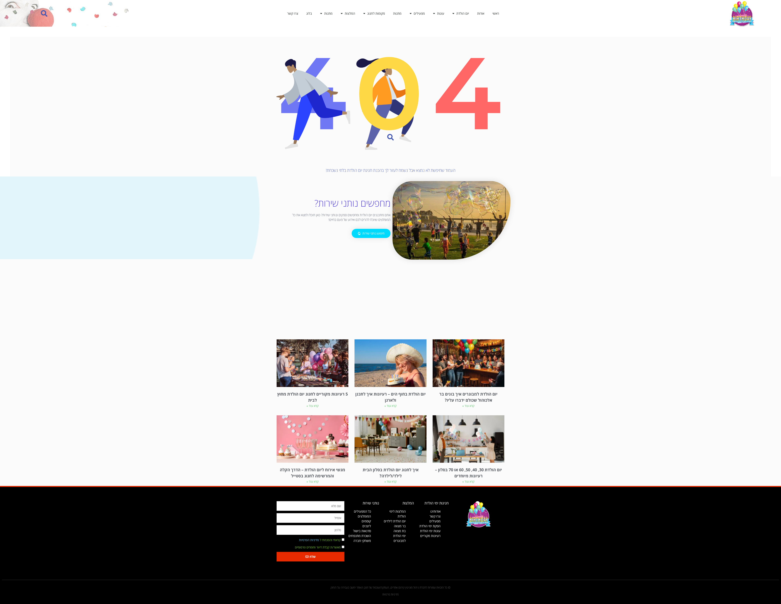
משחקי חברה (362, 540)
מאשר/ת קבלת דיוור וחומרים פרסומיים (318, 547)
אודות (480, 13)
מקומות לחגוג (376, 13)
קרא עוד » (468, 406)
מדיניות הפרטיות (309, 540)
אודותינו (435, 511)
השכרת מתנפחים (359, 536)
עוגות (440, 13)
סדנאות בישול (362, 531)
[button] (44, 13)
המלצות (350, 13)
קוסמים (366, 521)
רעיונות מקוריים (430, 536)
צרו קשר (292, 13)
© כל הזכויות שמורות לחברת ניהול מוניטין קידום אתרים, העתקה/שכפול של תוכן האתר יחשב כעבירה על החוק (390, 587)
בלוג (309, 13)
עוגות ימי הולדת (430, 531)
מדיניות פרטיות (390, 594)
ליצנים (366, 526)
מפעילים (419, 13)
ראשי (495, 13)
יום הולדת (462, 13)
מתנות (397, 13)
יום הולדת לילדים (395, 521)
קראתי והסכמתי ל (320, 540)
